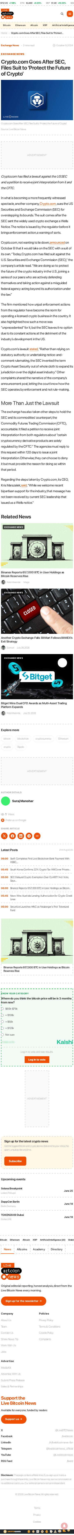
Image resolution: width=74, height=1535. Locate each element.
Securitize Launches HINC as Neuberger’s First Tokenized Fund (39, 908)
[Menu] (70, 14)
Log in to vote (37, 1059)
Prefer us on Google (14, 820)
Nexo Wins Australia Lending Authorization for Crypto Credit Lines (41, 897)
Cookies (37, 1521)
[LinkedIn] (20, 836)
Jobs (3, 1351)
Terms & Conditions (49, 1326)
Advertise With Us (11, 1373)
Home (4, 33)
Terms (37, 1508)
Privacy (37, 1514)
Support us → (13, 1419)
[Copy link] (37, 836)
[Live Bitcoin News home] (8, 14)
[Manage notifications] (64, 1526)
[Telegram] (29, 836)
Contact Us (7, 1332)
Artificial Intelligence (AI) (52, 1240)
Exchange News (10, 45)
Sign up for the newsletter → (24, 1301)
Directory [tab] (57, 1249)
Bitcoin (6, 25)
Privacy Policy (46, 1320)
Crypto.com (48, 204)
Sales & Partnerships (12, 1386)
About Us (6, 1320)
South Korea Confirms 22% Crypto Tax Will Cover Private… (40, 869)
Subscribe (15, 1161)
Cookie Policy (46, 1332)
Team (4, 1326)
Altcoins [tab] (22, 1249)
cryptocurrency (43, 738)
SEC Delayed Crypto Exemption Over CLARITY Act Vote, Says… (39, 879)
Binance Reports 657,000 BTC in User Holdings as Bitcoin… (40, 888)
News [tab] (7, 1249)
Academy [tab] (39, 1249)
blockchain (23, 738)
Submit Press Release (13, 1380)
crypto (7, 746)
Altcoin (34, 25)
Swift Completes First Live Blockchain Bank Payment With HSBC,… (40, 860)
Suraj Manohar (23, 801)
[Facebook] (12, 836)
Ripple (20, 746)
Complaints (45, 1339)
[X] (4, 836)
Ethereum (20, 25)
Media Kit (6, 1367)
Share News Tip (9, 1339)
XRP (45, 25)
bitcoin (7, 738)
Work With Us (8, 1345)
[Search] (62, 14)
